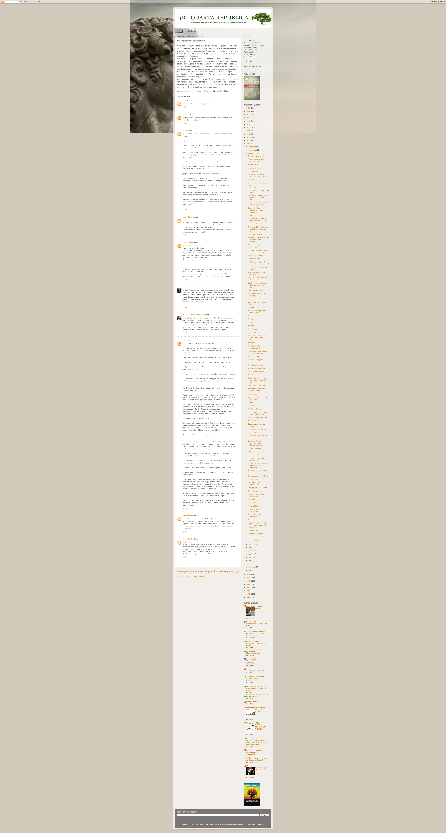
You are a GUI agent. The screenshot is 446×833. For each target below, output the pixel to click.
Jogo (250, 215)
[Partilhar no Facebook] (225, 91)
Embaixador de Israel (256, 156)
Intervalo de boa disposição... (254, 510)
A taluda (251, 343)
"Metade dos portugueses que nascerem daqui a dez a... (257, 197)
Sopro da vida (253, 540)
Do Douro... (252, 499)
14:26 (184, 123)
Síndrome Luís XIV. (255, 299)
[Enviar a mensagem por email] (218, 91)
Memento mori (253, 307)
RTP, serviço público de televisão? (256, 273)
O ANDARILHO (252, 702)
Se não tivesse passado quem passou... (257, 311)
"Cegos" (251, 402)
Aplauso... (251, 326)
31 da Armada (251, 696)
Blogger (261, 824)
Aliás (248, 669)
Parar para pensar (255, 356)
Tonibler (185, 287)
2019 (248, 121)
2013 (248, 141)
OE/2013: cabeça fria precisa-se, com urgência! (258, 361)
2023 (248, 108)
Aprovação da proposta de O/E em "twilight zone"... (258, 251)
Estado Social (253, 164)
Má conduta (252, 479)
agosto (251, 547)
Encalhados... (253, 394)
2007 (248, 587)
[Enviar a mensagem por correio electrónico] (213, 91)
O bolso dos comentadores (258, 476)
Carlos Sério (187, 217)
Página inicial (211, 571)
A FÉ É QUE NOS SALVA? (256, 671)
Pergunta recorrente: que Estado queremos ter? (257, 413)
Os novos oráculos (255, 234)
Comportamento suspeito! (257, 417)
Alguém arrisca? (254, 421)
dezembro (252, 147)
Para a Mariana (253, 503)
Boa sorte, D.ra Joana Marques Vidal (256, 459)
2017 (248, 128)
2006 (248, 591)
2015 (248, 134)
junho (250, 554)
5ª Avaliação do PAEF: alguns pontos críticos (257, 175)
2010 (248, 578)
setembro (252, 544)
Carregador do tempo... (256, 533)
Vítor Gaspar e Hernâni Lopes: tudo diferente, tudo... (257, 337)
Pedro (184, 131)
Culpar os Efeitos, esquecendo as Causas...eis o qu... (256, 443)
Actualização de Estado (256, 368)
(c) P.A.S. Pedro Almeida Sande (194, 315)
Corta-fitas (250, 651)
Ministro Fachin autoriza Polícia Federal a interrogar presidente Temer (256, 742)
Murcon (249, 766)
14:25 (184, 107)
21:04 (184, 557)
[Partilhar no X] (222, 91)
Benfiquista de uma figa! (257, 365)
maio (250, 557)
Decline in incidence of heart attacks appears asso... (258, 204)
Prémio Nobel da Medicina (257, 429)
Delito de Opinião (253, 641)
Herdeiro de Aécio (253, 723)
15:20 (184, 279)
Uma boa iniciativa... (255, 168)
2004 (248, 597)
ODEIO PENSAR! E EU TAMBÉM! (260, 727)
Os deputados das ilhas (256, 372)
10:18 (184, 508)
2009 (248, 581)
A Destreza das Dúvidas (255, 631)
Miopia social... (253, 530)
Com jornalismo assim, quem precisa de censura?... (255, 752)
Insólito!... (251, 406)
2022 (248, 111)
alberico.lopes (188, 516)
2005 (248, 594)
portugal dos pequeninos (256, 686)
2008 (248, 584)
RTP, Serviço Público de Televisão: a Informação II (258, 263)
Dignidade (252, 180)
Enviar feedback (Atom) (195, 576)
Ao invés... (252, 322)
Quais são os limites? (256, 255)
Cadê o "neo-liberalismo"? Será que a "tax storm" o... (257, 285)
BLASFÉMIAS (251, 622)
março (251, 564)
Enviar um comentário (188, 562)
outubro (251, 153)
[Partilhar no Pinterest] (227, 91)
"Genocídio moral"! (255, 259)
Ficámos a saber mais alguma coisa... (256, 160)
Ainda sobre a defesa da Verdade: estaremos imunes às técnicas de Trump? (256, 758)
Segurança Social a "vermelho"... (255, 515)
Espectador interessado (255, 707)
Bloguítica (250, 738)
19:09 (184, 307)
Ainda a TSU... (253, 506)
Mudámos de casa (253, 653)
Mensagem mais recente (190, 571)
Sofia (184, 101)
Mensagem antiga (229, 571)
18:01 (184, 531)
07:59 (184, 333)
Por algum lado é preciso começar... (257, 294)
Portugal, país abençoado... (258, 488)
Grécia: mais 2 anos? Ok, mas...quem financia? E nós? (257, 380)
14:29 (184, 209)
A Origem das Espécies (255, 676)
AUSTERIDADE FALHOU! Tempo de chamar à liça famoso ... (257, 525)
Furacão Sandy (253, 171)
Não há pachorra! (254, 432)
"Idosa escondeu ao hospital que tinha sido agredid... (258, 219)
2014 (248, 137)
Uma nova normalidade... (257, 385)
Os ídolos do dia (254, 455)
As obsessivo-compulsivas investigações (257, 390)
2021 (248, 114)
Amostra (251, 375)
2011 (248, 574)
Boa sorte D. (252, 224)
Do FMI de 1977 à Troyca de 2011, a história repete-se (257, 465)
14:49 (184, 235)
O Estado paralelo (254, 448)
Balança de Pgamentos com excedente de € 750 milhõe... (258, 240)
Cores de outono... (255, 491)
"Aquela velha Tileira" (256, 290)
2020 (248, 118)
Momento (251, 316)
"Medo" (250, 520)
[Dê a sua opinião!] (220, 91)
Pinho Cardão (187, 242)
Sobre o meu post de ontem (258, 537)
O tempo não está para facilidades (256, 495)
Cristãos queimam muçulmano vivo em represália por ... (256, 210)
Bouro (257, 608)
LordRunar (239, 824)
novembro (252, 150)
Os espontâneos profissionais (254, 483)
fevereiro (251, 567)
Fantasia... (252, 319)
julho (250, 551)
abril (250, 560)
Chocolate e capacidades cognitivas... (257, 398)
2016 (248, 131)
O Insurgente (251, 659)
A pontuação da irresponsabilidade (255, 347)
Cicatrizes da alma (255, 409)
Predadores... (253, 329)
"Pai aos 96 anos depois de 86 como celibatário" (258, 279)
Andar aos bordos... (255, 332)
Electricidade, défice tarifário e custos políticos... (258, 352)
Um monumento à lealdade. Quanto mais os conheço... (258, 185)
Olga (250, 451)
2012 (248, 144)
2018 (248, 124)
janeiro (251, 570)
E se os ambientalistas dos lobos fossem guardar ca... (258, 229)
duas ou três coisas (254, 606)
